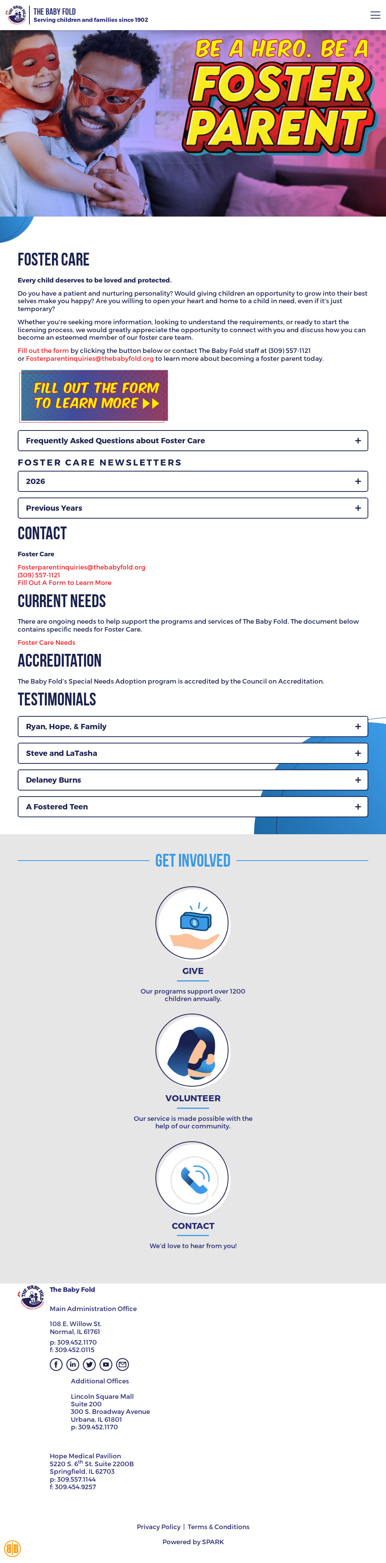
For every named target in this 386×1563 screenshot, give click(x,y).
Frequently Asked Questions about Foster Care (115, 440)
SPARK (213, 1541)
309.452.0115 (75, 1349)
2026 (35, 480)
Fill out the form (44, 350)
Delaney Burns (53, 779)
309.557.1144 (76, 1479)
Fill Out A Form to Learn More (65, 582)
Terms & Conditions (219, 1526)
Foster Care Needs (46, 642)
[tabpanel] (193, 108)
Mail (122, 1364)
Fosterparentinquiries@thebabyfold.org (90, 358)
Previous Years (54, 507)
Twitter (89, 1364)
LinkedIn (72, 1364)
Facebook (56, 1364)
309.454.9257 (75, 1486)
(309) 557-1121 (39, 574)
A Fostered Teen (57, 806)
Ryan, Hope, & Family (66, 726)
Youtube (106, 1364)
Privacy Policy (159, 1526)
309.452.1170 (77, 1342)
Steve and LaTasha (61, 752)
